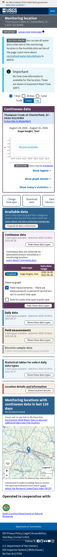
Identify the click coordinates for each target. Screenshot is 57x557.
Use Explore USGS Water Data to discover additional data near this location (26, 421)
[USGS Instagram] (53, 542)
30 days (31, 96)
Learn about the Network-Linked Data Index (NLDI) (28, 487)
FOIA (19, 553)
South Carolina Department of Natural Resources (22, 515)
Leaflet (14, 478)
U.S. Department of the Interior (19, 546)
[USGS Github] (42, 542)
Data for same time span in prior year (30, 299)
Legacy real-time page (30, 31)
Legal (27, 533)
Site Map (7, 537)
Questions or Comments (28, 526)
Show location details (39, 390)
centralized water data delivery (24, 56)
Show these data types (39, 322)
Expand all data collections (21, 225)
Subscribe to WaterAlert (17, 121)
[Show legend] (51, 467)
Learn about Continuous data (21, 260)
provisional (48, 165)
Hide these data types (39, 244)
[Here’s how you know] (28, 3)
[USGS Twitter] (34, 542)
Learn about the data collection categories (27, 221)
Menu (52, 11)
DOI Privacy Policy (12, 533)
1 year (44, 96)
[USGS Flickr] (45, 542)
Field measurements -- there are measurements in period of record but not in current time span (31, 291)
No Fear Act (8, 553)
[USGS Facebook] (38, 542)
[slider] (49, 162)
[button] (28, 449)
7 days (17, 96)
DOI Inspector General (14, 549)
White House (35, 549)
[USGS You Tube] (49, 542)
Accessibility (38, 533)
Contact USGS (21, 537)
